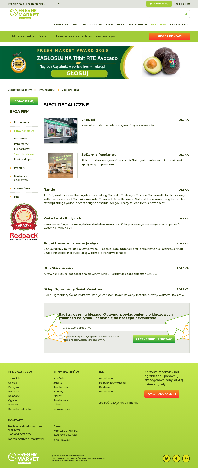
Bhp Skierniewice (59, 268)
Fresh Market (35, 3)
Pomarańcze (62, 408)
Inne (17, 196)
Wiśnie (58, 404)
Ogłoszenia (179, 24)
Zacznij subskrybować (154, 339)
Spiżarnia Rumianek (98, 155)
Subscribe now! (169, 36)
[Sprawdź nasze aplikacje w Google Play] (186, 458)
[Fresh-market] (24, 14)
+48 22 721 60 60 (65, 430)
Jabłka (58, 382)
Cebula (12, 382)
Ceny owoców (65, 24)
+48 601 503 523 (19, 434)
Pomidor (13, 391)
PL (176, 4)
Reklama (104, 387)
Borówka (60, 378)
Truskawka (61, 387)
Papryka (13, 387)
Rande (49, 189)
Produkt (19, 167)
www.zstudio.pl (78, 461)
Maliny (57, 395)
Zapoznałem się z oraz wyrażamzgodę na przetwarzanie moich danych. (91, 338)
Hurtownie (21, 138)
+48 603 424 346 (65, 435)
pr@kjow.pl (62, 440)
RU (188, 4)
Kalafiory (13, 395)
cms (66, 461)
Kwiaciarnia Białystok (62, 218)
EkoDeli (88, 120)
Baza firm (158, 24)
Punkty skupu (23, 159)
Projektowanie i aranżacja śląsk (71, 243)
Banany (58, 391)
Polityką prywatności (93, 336)
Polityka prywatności (112, 382)
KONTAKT (15, 420)
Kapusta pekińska (20, 408)
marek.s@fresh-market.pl (26, 439)
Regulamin (106, 378)
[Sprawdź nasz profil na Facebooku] (176, 458)
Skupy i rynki (115, 24)
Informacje (138, 24)
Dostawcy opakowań (21, 178)
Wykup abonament (161, 393)
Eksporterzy (22, 148)
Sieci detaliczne (24, 154)
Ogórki (12, 400)
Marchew (14, 404)
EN (182, 4)
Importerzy (21, 143)
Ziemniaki (14, 378)
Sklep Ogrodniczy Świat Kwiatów (73, 289)
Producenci (21, 122)
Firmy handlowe (24, 130)
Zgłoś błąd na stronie (119, 403)
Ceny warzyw (91, 24)
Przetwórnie (22, 188)
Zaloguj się (161, 4)
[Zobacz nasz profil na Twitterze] (167, 458)
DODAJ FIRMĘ (24, 101)
